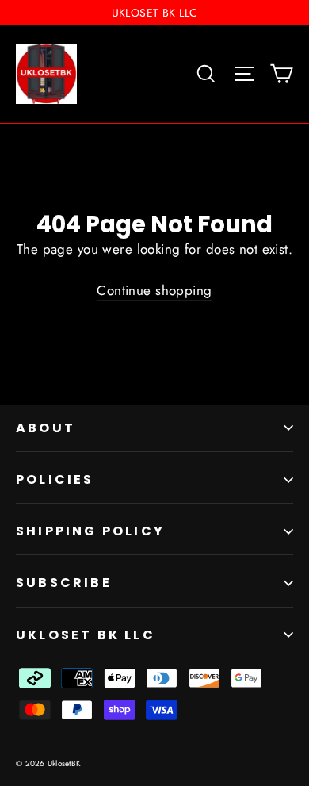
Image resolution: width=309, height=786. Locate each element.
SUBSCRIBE (64, 582)
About (45, 428)
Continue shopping (154, 290)
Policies (55, 479)
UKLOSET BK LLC (85, 635)
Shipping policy (90, 531)
